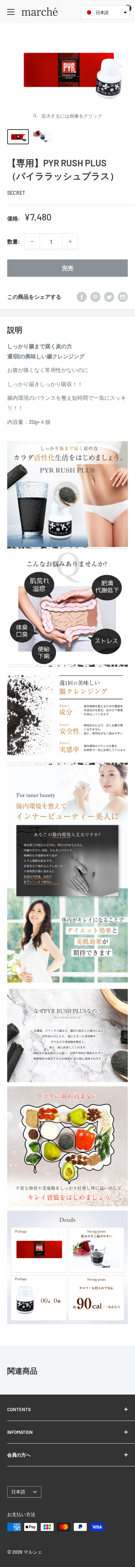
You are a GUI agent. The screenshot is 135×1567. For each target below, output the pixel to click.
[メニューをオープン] (10, 12)
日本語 (18, 1491)
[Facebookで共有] (82, 296)
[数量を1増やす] (70, 241)
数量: (13, 241)
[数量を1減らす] (32, 241)
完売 (67, 267)
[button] (105, 12)
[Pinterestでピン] (95, 296)
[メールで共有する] (123, 296)
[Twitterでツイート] (109, 296)
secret (16, 193)
